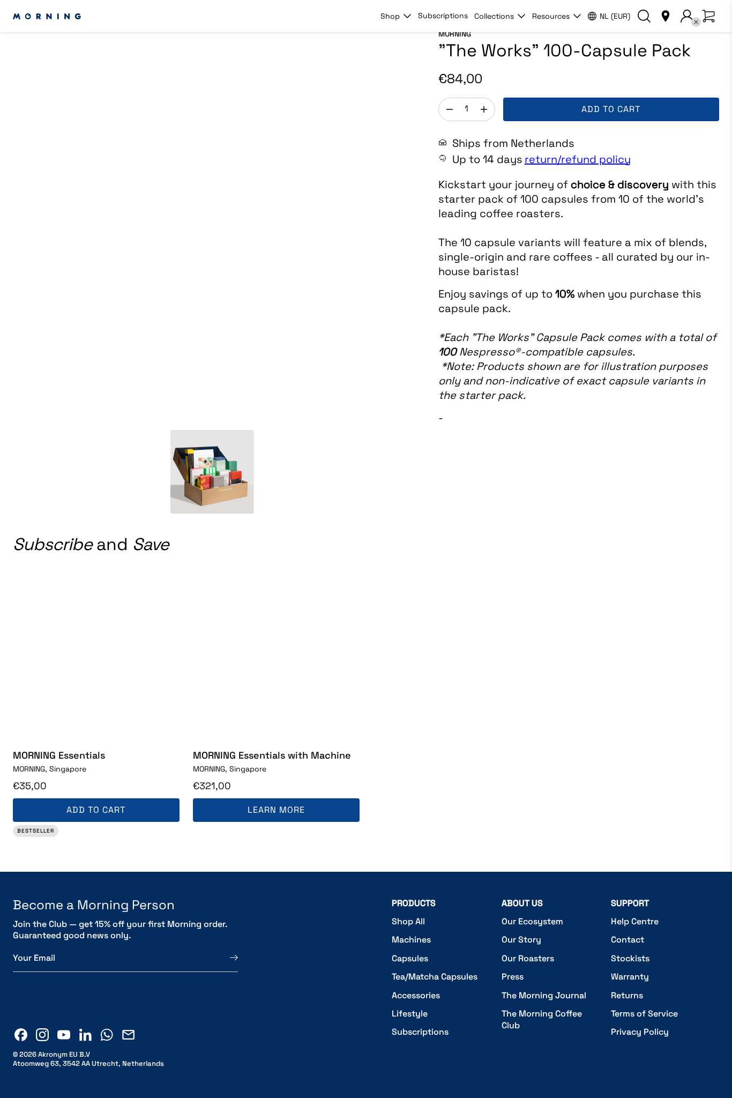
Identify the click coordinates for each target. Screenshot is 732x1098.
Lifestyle (410, 1013)
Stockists (630, 958)
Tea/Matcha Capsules (434, 976)
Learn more (276, 809)
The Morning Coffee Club (542, 1019)
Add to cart (610, 109)
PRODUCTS (414, 903)
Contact (627, 939)
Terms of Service (644, 1013)
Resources (551, 16)
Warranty (630, 976)
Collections (494, 16)
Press (513, 976)
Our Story (521, 939)
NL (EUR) (615, 16)
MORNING (454, 34)
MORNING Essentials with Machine (272, 755)
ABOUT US (522, 903)
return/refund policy (578, 159)
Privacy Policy (640, 1031)
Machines (411, 939)
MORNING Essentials (59, 755)
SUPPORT (630, 903)
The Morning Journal (544, 995)
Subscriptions (443, 15)
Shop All (408, 921)
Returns (627, 995)
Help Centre (635, 921)
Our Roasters (528, 958)
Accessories (416, 995)
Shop (390, 16)
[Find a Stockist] (665, 16)
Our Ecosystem (532, 921)
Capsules (410, 958)
